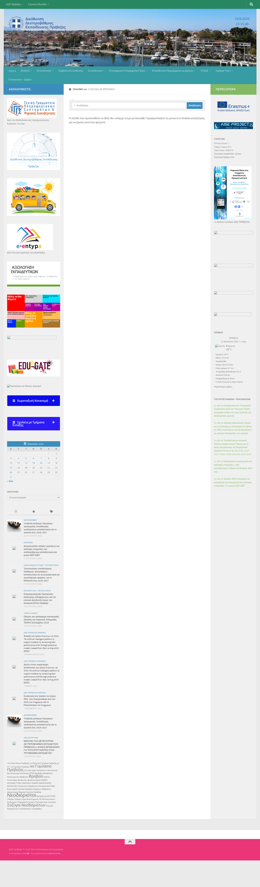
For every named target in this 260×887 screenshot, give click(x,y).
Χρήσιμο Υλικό (223, 70)
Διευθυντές (22, 780)
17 (11, 468)
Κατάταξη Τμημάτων (33, 789)
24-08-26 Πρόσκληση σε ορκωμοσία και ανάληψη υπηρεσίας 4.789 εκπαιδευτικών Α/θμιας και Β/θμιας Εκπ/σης (233, 466)
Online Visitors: (221, 143)
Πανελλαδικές (31, 613)
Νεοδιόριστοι (21, 795)
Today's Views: (221, 147)
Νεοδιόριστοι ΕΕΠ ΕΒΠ (45, 796)
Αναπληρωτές (13, 777)
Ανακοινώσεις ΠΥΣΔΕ (33, 565)
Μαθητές (25, 70)
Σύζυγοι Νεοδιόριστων (26, 805)
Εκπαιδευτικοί (44, 70)
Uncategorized (30, 520)
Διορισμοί (28, 543)
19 (26, 468)
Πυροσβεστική (41, 802)
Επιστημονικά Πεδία (46, 786)
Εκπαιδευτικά (95, 70)
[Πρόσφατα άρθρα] (16, 511)
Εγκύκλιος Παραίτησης (27, 786)
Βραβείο (36, 776)
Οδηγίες (10, 799)
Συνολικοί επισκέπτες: (224, 154)
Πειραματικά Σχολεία (25, 802)
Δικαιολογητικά (33, 780)
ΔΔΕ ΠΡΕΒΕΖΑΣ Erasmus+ (35, 633)
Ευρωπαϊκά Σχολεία (15, 789)
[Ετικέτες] (51, 511)
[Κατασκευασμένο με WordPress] (28, 853)
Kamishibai (24, 773)
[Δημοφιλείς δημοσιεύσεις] (33, 511)
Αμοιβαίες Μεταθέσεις (44, 773)
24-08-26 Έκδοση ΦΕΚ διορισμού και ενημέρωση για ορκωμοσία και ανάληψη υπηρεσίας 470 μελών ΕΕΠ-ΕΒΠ (233, 482)
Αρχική (12, 70)
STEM (31, 773)
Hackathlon (41, 770)
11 (18, 463)
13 (33, 463)
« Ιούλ (10, 481)
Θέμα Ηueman (54, 853)
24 (11, 472)
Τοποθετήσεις (52, 565)
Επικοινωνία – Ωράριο (20, 79)
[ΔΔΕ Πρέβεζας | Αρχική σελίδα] (38, 23)
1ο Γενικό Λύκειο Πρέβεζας (18, 763)
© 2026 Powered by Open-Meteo (229, 382)
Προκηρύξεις (30, 591)
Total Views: (219, 150)
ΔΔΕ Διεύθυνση (31, 738)
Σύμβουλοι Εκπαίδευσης (70, 70)
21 (41, 468)
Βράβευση (24, 777)
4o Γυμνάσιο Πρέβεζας (20, 767)
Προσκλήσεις (44, 591)
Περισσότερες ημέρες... (223, 386)
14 (41, 463)
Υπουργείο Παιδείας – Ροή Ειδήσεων (232, 399)
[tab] (33, 400)
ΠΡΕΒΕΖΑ (233, 338)
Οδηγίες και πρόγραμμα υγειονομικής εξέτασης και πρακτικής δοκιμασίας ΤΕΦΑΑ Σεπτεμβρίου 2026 (41, 619)
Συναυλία (52, 802)
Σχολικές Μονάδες (37, 4)
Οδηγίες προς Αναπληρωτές (27, 799)
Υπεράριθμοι (36, 809)
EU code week (30, 770)
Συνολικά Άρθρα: (222, 157)
